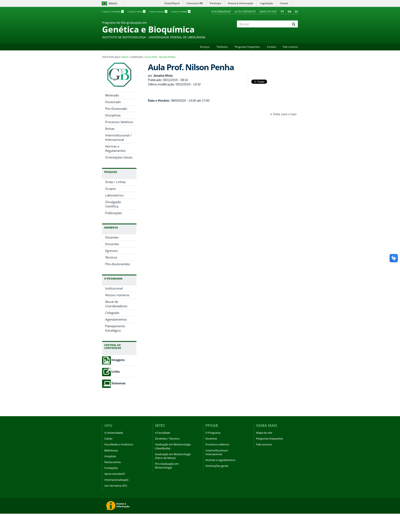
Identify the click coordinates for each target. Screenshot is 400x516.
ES (296, 11)
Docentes (112, 237)
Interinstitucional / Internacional (118, 137)
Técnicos (111, 257)
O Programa (212, 433)
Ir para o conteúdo (112, 11)
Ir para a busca (158, 11)
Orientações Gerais (118, 157)
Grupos (110, 188)
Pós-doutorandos (117, 264)
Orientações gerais (216, 466)
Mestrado (112, 95)
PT (282, 11)
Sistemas (118, 383)
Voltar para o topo (284, 114)
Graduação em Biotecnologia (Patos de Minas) (173, 456)
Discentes (112, 244)
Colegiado (112, 313)
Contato (271, 47)
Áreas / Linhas (115, 182)
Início (124, 57)
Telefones (222, 47)
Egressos (111, 251)
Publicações (113, 213)
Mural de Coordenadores (116, 304)
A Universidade (113, 433)
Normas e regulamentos (220, 460)
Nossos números (117, 295)
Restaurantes (112, 462)
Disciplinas (113, 115)
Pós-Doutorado (116, 108)
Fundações (111, 468)
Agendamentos (116, 319)
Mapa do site (268, 11)
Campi (108, 438)
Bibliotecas (111, 450)
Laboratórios (114, 195)
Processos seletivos (217, 444)
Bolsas (110, 128)
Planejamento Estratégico (115, 328)
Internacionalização (116, 480)
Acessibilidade (221, 11)
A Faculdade (162, 433)
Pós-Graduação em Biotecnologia (167, 465)
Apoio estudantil (114, 474)
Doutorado (113, 102)
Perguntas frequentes (247, 47)
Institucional (114, 288)
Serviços (205, 47)
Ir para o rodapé (180, 11)
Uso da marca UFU (115, 485)
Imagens (118, 359)
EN (289, 11)
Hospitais (110, 456)
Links (115, 371)
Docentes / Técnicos (167, 438)
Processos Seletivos (119, 122)
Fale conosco (290, 47)
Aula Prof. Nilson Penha (160, 57)
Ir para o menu (136, 11)
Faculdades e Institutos (118, 444)
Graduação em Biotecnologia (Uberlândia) (173, 446)
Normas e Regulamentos (115, 148)
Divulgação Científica (113, 204)
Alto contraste (245, 11)
